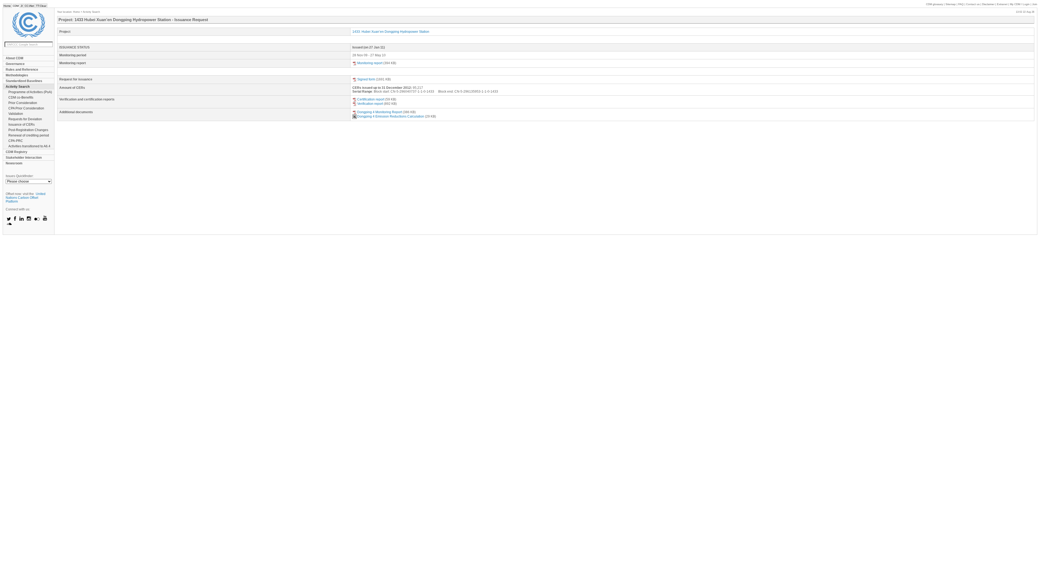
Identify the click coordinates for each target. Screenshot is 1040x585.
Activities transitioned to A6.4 (29, 146)
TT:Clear (41, 5)
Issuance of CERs (21, 124)
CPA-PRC (15, 141)
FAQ (961, 4)
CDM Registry (16, 152)
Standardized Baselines (24, 81)
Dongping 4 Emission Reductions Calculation (390, 116)
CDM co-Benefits (20, 97)
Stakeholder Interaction (24, 158)
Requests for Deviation (25, 119)
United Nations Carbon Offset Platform (26, 197)
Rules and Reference (22, 70)
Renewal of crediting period (28, 135)
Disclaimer (988, 4)
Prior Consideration (22, 103)
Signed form (366, 79)
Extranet (1002, 4)
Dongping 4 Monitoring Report (379, 112)
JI (22, 5)
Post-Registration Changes (28, 130)
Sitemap (950, 4)
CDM (16, 5)
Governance (15, 64)
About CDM (14, 58)
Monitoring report (369, 63)
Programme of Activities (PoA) (30, 92)
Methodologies (17, 75)
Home (7, 5)
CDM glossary (934, 4)
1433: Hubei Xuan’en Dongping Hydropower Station (390, 32)
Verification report (370, 104)
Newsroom (14, 163)
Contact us (973, 4)
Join (1034, 4)
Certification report (370, 99)
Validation (15, 114)
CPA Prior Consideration (26, 108)
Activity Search (18, 87)
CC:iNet (29, 5)
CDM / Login (1020, 4)
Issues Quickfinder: (20, 176)
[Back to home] (28, 25)
